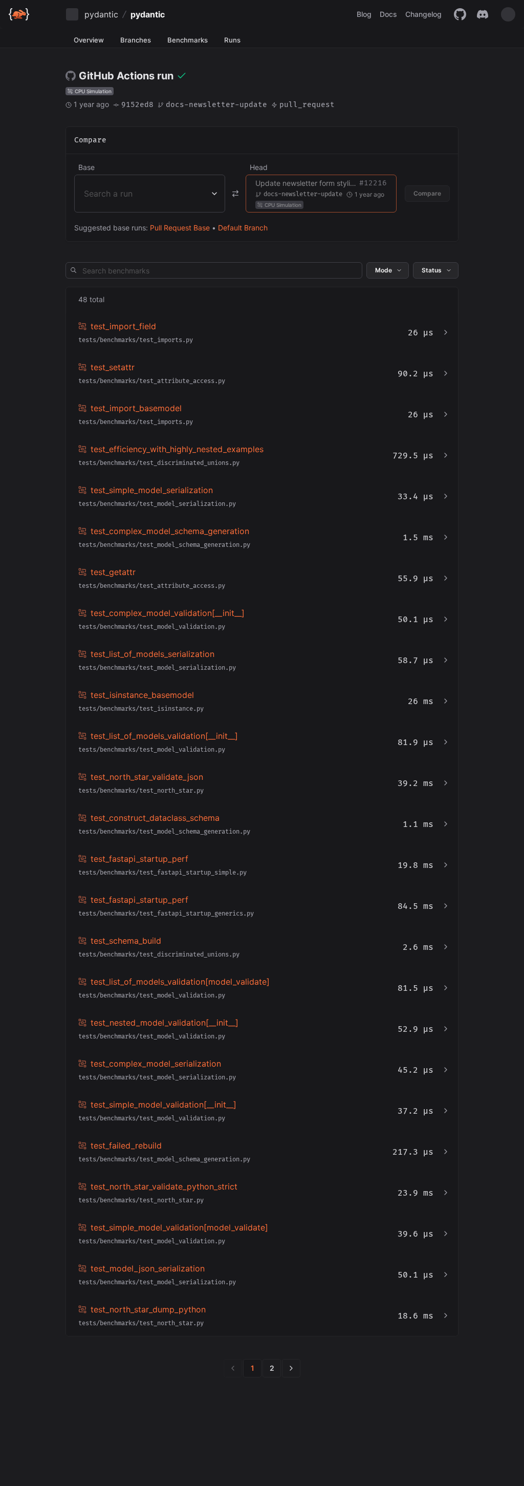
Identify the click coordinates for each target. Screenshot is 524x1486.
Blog (364, 14)
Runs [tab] (232, 40)
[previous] (233, 1368)
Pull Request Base (180, 227)
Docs (388, 14)
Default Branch (243, 227)
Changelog (423, 14)
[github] (460, 14)
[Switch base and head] (235, 193)
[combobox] (85, 193)
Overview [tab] (89, 40)
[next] (291, 1368)
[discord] (482, 14)
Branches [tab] (135, 40)
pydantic (101, 14)
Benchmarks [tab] (187, 40)
